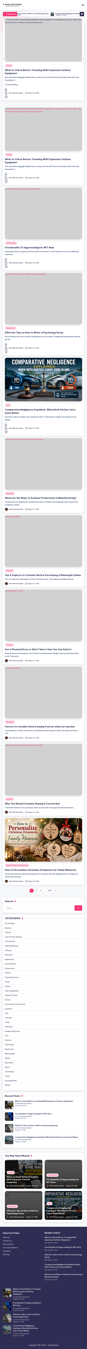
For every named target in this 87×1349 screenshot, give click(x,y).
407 (49, 894)
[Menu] (83, 5)
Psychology (9, 1048)
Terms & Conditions (10, 1251)
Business (9, 497)
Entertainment (10, 967)
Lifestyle (8, 1021)
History (7, 1003)
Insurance (8, 1012)
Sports (7, 1071)
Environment (9, 972)
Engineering (9, 963)
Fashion (9, 574)
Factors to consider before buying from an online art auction (40, 730)
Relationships (10, 1057)
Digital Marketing (11, 949)
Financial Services (12, 981)
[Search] (78, 911)
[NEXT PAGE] (55, 894)
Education (10, 331)
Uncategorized (11, 1084)
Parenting (8, 1030)
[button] (34, 89)
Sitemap (6, 1258)
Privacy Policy (8, 1248)
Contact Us (7, 1244)
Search (9, 904)
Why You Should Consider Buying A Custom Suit (32, 807)
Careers (8, 936)
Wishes (7, 1089)
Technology (33, 73)
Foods (7, 985)
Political (8, 1044)
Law (8, 408)
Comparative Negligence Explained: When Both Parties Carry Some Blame (46, 1141)
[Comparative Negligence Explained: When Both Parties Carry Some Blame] (9, 1143)
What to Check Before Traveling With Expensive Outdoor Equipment (44, 1105)
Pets (6, 1039)
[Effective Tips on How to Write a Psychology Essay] (9, 1131)
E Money (8, 954)
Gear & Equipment (12, 994)
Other (7, 1026)
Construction (10, 945)
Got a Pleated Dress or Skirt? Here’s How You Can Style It (38, 652)
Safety (7, 1062)
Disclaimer (7, 1255)
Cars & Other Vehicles (13, 940)
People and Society (12, 1035)
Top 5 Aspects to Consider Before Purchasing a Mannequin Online (43, 578)
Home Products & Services (17, 869)
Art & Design (9, 927)
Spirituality (9, 1066)
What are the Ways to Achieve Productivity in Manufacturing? (40, 501)
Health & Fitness (11, 999)
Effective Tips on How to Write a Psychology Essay (34, 336)
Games (7, 990)
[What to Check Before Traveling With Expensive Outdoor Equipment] (9, 1108)
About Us (6, 1241)
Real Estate (9, 1053)
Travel (8, 158)
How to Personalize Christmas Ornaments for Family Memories (40, 873)
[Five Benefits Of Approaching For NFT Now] (9, 1120)
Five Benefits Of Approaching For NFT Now (52, 78)
